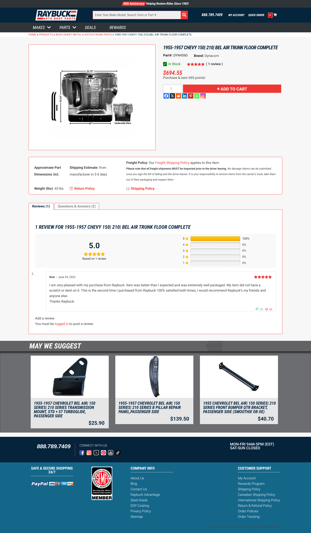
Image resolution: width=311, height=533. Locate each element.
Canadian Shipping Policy (256, 495)
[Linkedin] (184, 96)
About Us (137, 478)
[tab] (41, 206)
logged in (62, 324)
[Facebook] (166, 96)
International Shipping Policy (259, 500)
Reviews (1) (41, 206)
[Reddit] (178, 96)
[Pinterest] (190, 96)
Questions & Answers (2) (77, 206)
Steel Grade (139, 500)
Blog (134, 484)
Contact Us (139, 489)
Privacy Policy (141, 511)
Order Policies (248, 511)
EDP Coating (140, 506)
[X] (172, 96)
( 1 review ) (214, 64)
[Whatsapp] (197, 96)
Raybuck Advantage (145, 495)
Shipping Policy (249, 489)
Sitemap (137, 517)
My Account (236, 15)
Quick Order (256, 15)
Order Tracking (248, 517)
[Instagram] (203, 96)
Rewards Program (251, 484)
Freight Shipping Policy (172, 163)
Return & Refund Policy (255, 506)
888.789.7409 (212, 15)
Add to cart (234, 89)
